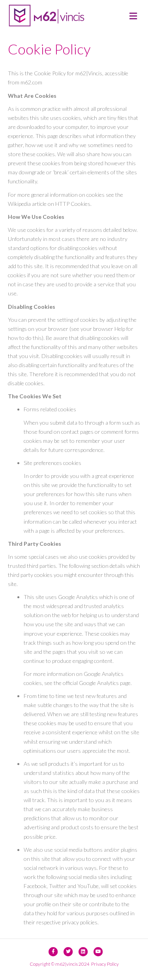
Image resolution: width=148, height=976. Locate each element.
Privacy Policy (105, 964)
